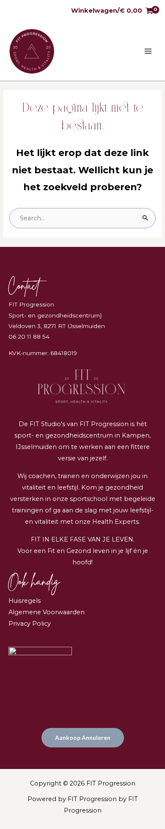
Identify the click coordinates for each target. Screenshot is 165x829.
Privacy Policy (29, 623)
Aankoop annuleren (82, 737)
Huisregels (24, 601)
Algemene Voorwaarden (46, 612)
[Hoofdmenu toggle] (148, 51)
